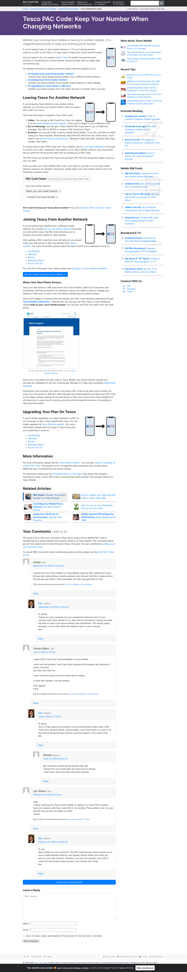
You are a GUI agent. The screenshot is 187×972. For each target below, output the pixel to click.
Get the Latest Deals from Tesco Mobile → (45, 274)
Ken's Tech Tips (31, 3)
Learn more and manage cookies (73, 968)
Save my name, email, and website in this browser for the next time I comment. (64, 936)
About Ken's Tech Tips (128, 957)
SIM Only (32, 254)
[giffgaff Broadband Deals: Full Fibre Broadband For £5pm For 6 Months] (123, 89)
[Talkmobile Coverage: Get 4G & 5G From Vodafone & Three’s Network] (123, 95)
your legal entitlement (94, 146)
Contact (144, 957)
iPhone (31, 257)
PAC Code (62, 57)
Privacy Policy (157, 957)
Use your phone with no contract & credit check (142, 197)
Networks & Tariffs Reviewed (84, 3)
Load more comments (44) (69, 882)
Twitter (130, 291)
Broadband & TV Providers (118, 3)
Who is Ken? (110, 957)
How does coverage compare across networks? (140, 129)
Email (26, 929)
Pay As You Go (35, 263)
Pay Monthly (34, 251)
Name (26, 923)
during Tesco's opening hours (54, 138)
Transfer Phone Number (68, 9)
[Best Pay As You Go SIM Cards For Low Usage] (123, 76)
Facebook (131, 289)
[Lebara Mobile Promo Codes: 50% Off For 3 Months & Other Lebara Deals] (123, 102)
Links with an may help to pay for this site (145, 9)
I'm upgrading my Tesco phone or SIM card (49, 86)
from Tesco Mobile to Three (78, 819)
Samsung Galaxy (36, 260)
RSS (128, 286)
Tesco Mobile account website (51, 123)
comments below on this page (66, 474)
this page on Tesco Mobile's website (88, 268)
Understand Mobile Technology (50, 3)
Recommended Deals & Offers (67, 3)
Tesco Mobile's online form (36, 301)
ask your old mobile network (57, 229)
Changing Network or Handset (43, 9)
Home (25, 9)
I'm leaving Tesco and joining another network (51, 73)
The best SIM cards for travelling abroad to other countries (142, 220)
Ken (40, 603)
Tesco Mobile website (69, 462)
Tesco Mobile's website (53, 424)
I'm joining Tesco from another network (47, 80)
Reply (36, 593)
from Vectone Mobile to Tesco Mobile (83, 694)
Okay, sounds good (145, 968)
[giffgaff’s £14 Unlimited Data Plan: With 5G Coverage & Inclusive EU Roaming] (123, 82)
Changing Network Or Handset (103, 3)
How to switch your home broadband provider (140, 156)
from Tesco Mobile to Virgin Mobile (78, 584)
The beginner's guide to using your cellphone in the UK (142, 142)
